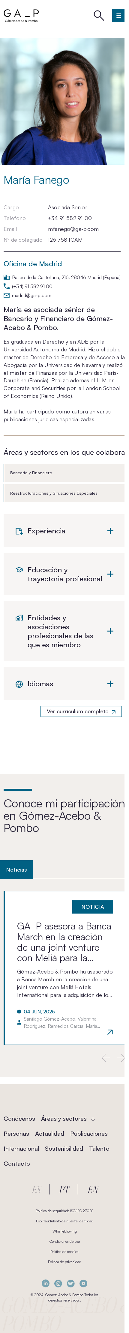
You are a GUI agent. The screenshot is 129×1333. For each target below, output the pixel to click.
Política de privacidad (64, 1262)
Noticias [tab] (16, 869)
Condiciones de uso (65, 1241)
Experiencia (46, 530)
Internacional (21, 1148)
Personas (16, 1133)
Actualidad (49, 1133)
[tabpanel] (64, 968)
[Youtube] (83, 1283)
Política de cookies (64, 1251)
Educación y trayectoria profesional (65, 574)
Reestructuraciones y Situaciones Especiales (54, 493)
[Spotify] (71, 1283)
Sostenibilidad (64, 1148)
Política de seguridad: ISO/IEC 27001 (64, 1211)
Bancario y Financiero (31, 472)
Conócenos (19, 1118)
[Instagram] (58, 1283)
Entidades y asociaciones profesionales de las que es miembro (60, 631)
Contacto (17, 1163)
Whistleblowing (64, 1231)
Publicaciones (89, 1133)
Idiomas (40, 683)
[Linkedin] (46, 1283)
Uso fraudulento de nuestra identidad (64, 1221)
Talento (99, 1148)
